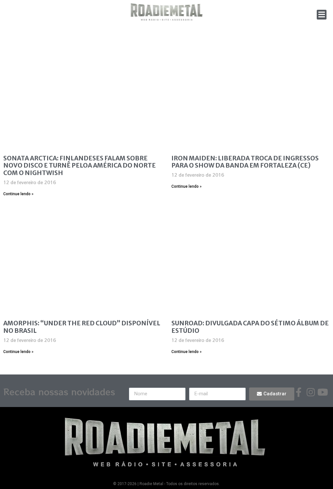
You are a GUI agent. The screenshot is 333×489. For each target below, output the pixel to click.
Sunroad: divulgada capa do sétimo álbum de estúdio (250, 326)
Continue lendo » (18, 194)
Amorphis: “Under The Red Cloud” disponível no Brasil (81, 326)
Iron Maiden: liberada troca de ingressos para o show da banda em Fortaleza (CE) (245, 162)
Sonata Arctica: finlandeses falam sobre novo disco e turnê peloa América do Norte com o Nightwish (79, 165)
